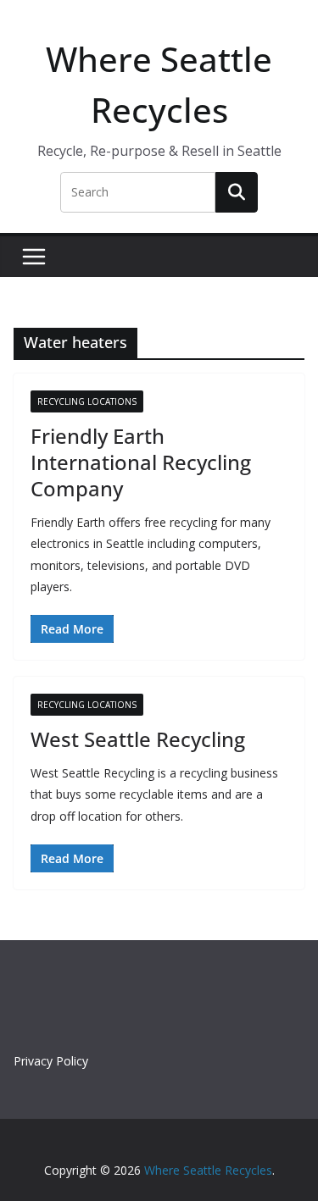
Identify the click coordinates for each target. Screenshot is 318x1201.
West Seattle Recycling (138, 739)
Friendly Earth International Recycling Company (141, 462)
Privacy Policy (51, 1061)
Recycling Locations (87, 401)
